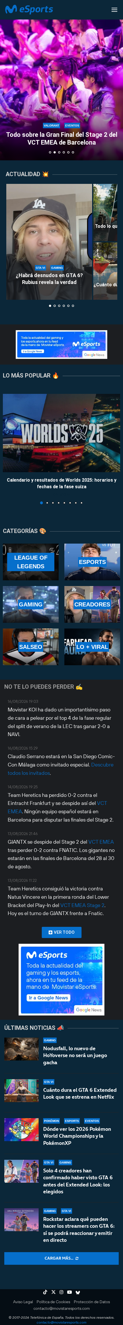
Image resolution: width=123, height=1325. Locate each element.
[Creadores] (92, 604)
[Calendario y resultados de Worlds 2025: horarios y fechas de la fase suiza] (61, 433)
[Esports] (92, 562)
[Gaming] (31, 604)
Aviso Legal (23, 1301)
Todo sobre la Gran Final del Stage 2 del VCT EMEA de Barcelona (61, 138)
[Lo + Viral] (92, 647)
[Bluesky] (78, 1292)
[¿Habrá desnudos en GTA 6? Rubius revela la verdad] (49, 242)
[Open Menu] (114, 10)
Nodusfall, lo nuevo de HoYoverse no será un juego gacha (75, 1055)
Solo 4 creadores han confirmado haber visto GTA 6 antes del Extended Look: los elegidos (78, 1181)
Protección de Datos (92, 1301)
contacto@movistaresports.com (61, 1308)
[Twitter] (53, 1292)
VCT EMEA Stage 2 (82, 905)
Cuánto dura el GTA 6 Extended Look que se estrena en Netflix (80, 1093)
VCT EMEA (101, 841)
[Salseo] (31, 647)
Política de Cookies (53, 1301)
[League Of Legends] (31, 562)
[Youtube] (69, 1292)
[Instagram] (61, 1292)
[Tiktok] (45, 1292)
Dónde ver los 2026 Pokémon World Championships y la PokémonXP (77, 1136)
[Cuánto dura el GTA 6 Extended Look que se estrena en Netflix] (21, 1090)
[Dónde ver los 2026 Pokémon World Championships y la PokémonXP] (21, 1129)
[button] (8, 80)
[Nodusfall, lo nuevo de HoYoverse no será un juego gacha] (21, 1049)
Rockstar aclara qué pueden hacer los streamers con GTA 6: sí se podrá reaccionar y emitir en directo (78, 1229)
